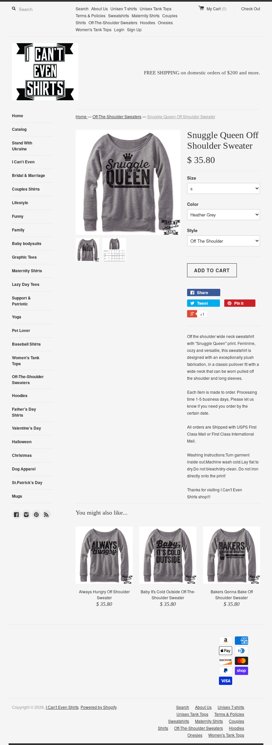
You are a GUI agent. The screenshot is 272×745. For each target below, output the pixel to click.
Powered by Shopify (98, 707)
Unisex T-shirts (123, 8)
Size (191, 178)
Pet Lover (21, 330)
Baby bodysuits (26, 243)
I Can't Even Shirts (62, 707)
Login (119, 29)
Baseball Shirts (26, 344)
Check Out (250, 8)
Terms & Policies (90, 15)
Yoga (16, 317)
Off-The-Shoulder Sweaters (113, 22)
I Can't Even (23, 162)
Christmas (22, 455)
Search (82, 8)
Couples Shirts (26, 189)
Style (192, 230)
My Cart (217, 8)
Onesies (165, 22)
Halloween (22, 442)
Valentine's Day (26, 428)
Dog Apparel (23, 469)
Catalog (19, 129)
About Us (99, 8)
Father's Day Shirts (24, 412)
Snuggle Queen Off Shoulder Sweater (181, 116)
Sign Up (134, 29)
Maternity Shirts (146, 15)
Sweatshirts (118, 15)
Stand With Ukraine (22, 146)
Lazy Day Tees (25, 284)
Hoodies (147, 22)
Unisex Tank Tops (155, 8)
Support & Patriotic (21, 301)
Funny (18, 216)
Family (18, 230)
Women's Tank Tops (93, 29)
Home (17, 116)
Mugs (17, 496)
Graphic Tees (24, 257)
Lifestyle (20, 203)
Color (192, 204)
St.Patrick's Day (27, 482)
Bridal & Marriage (28, 175)
